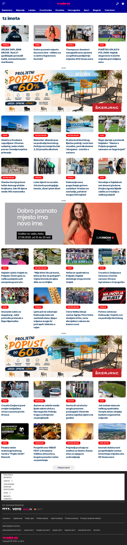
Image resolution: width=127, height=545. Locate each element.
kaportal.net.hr (70, 530)
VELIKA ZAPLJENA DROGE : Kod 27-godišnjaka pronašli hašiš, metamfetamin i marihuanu (13, 55)
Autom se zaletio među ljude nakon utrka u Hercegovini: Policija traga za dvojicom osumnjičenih (46, 411)
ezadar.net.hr (57, 530)
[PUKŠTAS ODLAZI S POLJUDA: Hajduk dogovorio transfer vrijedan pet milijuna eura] (112, 33)
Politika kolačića (42, 518)
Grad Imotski (104, 443)
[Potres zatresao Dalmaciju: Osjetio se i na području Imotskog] (112, 295)
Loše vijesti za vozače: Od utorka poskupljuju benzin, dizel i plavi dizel (47, 185)
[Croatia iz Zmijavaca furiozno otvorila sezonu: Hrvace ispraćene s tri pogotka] (112, 256)
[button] (4, 4)
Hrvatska (38, 177)
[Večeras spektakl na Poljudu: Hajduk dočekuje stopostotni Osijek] (79, 256)
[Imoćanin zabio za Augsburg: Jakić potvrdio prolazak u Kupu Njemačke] (15, 295)
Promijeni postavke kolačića (90, 518)
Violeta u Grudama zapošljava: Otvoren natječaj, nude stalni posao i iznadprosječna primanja (14, 146)
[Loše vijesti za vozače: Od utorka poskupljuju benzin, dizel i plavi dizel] (47, 166)
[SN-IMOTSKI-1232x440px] (63, 223)
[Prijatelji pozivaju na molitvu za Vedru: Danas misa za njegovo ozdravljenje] (79, 431)
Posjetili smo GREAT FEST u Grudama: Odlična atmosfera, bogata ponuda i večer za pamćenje (46, 453)
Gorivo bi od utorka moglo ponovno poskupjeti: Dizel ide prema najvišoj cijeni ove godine (79, 411)
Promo (37, 45)
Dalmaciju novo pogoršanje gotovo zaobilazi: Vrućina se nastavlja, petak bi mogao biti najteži (77, 188)
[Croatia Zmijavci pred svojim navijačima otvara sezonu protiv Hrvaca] (15, 389)
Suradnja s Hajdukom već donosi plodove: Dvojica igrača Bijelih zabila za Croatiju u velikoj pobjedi (110, 188)
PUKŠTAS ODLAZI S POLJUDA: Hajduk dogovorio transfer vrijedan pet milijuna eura (109, 55)
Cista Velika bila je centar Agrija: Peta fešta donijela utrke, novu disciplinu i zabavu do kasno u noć (79, 318)
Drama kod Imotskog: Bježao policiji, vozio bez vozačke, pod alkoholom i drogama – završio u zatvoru (79, 146)
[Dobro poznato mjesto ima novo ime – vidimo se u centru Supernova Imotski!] (47, 33)
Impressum (6, 518)
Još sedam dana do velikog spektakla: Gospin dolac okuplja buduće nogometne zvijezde (110, 411)
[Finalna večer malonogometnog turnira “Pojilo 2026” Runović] (15, 431)
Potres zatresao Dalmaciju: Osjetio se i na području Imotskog (110, 314)
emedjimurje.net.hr (43, 530)
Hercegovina (39, 401)
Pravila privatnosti (71, 518)
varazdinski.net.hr (84, 530)
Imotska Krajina (40, 135)
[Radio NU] (63, 3)
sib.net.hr (97, 530)
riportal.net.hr (29, 530)
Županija (6, 45)
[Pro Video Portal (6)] (63, 91)
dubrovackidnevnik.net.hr (11, 530)
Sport (102, 45)
